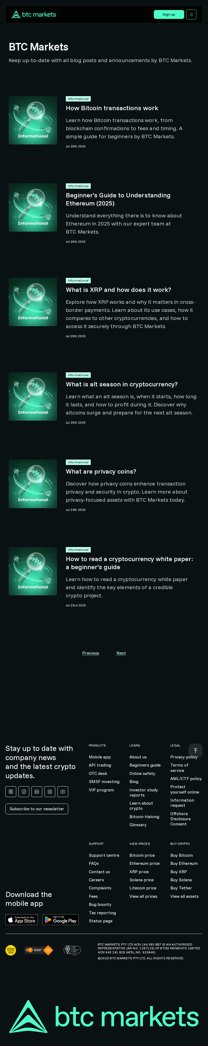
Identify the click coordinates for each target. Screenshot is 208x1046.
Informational (78, 99)
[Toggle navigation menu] (191, 14)
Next (121, 653)
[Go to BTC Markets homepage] (34, 14)
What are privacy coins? (101, 471)
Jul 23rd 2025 (76, 605)
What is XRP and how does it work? (118, 289)
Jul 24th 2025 (76, 509)
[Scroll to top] (195, 751)
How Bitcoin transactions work (112, 108)
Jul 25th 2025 (76, 146)
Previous (90, 653)
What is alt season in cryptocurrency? (122, 384)
